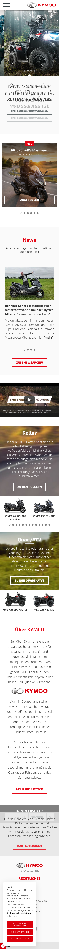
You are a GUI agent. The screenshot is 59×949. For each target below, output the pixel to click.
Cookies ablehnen (19, 938)
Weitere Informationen (29, 117)
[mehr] (48, 337)
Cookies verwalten (20, 932)
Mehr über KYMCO (29, 789)
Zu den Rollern (29, 487)
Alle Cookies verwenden (19, 924)
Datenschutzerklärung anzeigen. (29, 836)
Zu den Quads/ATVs (30, 580)
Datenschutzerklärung (21, 913)
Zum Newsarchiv (29, 362)
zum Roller (29, 200)
